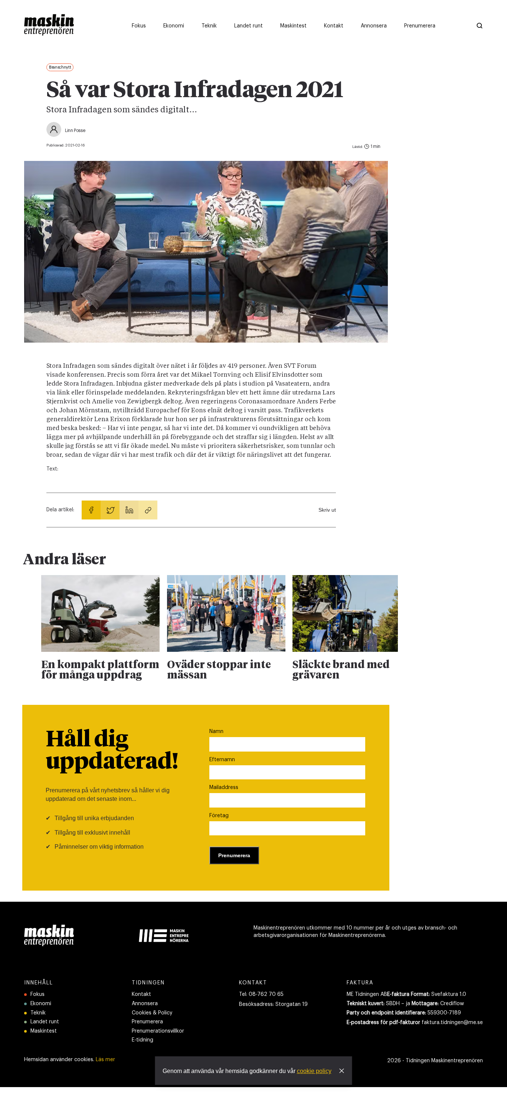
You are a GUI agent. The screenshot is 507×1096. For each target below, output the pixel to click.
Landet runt (44, 1021)
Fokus (37, 994)
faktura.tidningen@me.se (452, 1022)
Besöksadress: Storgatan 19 (273, 1004)
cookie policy (314, 1071)
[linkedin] (129, 510)
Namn (216, 731)
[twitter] (110, 510)
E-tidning (142, 1040)
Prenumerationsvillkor (158, 1031)
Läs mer (105, 1059)
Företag (219, 815)
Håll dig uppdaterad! (112, 751)
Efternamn (222, 759)
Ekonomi (40, 1003)
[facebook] (91, 510)
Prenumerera (147, 1021)
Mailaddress (223, 787)
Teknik (38, 1013)
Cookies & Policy (152, 1013)
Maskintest (43, 1031)
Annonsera (145, 1003)
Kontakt (141, 994)
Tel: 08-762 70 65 (261, 994)
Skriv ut (327, 510)
